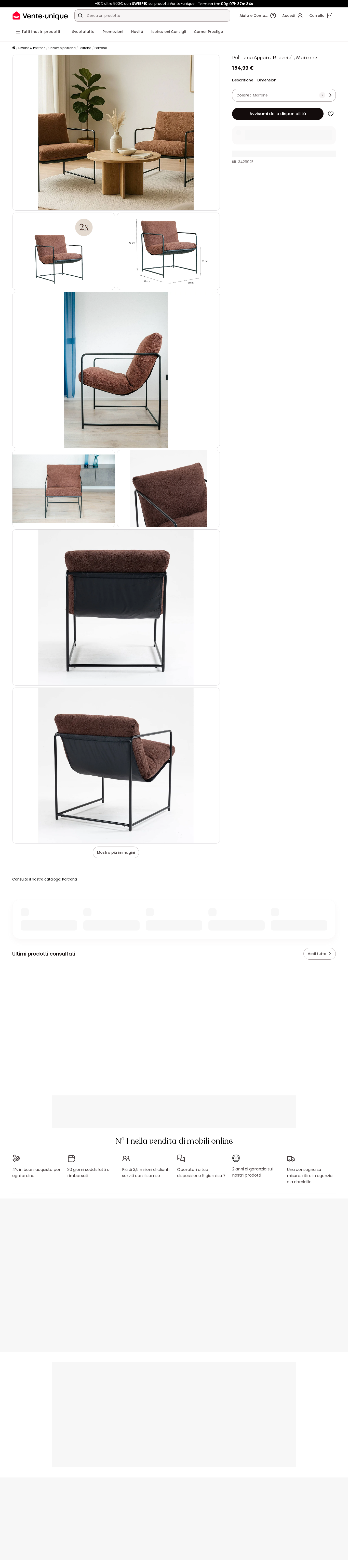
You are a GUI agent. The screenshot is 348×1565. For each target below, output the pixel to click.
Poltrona (85, 48)
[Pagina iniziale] (13, 48)
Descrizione (242, 80)
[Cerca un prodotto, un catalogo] (80, 15)
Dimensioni (267, 80)
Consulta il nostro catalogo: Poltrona (44, 879)
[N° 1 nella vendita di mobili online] (40, 15)
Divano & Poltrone (31, 48)
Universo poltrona (62, 48)
